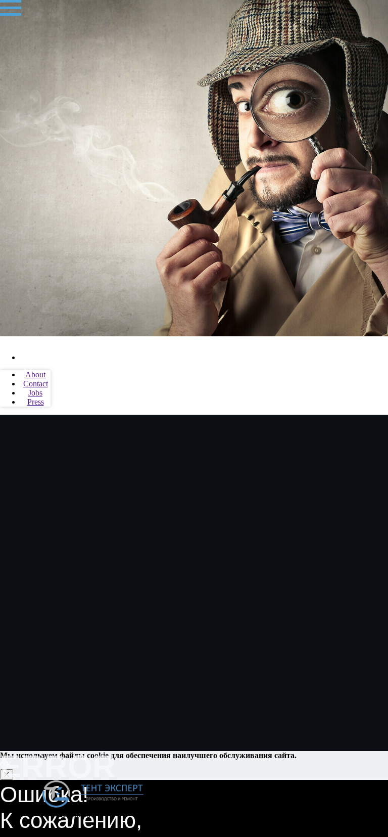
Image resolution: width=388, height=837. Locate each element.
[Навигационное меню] (10, 8)
